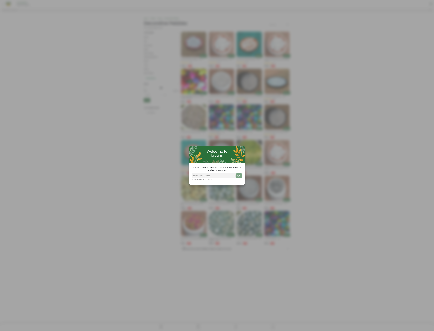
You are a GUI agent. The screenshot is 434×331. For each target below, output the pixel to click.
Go (239, 175)
